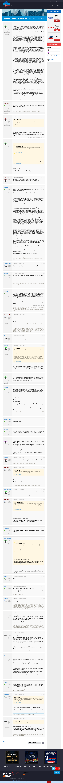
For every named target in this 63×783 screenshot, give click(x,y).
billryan (6, 457)
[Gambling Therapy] (7, 776)
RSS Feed (5, 741)
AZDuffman (6, 632)
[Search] (58, 5)
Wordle (53, 47)
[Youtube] (56, 768)
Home (34, 18)
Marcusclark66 (7, 314)
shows (14, 7)
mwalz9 (6, 24)
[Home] (11, 6)
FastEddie (6, 116)
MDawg (6, 187)
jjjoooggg (6, 528)
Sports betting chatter (54, 59)
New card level (52, 49)
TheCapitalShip (7, 489)
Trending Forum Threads (53, 44)
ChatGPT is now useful (54, 52)
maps (40, 766)
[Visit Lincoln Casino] (31, 757)
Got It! (49, 781)
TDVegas (6, 429)
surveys (37, 6)
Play (57, 20)
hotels (19, 6)
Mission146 (6, 103)
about (44, 766)
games (27, 6)
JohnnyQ (6, 682)
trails (18, 7)
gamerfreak (7, 655)
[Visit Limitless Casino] (12, 757)
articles (9, 766)
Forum (38, 18)
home (5, 766)
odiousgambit (7, 612)
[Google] (59, 768)
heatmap (6, 439)
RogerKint (6, 576)
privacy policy (53, 766)
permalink (43, 23)
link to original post (17, 125)
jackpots (32, 6)
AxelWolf (6, 598)
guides (41, 6)
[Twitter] (53, 768)
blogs (22, 7)
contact (47, 766)
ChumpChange (7, 263)
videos (45, 6)
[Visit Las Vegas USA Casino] (51, 757)
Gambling (43, 18)
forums (23, 6)
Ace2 (5, 586)
